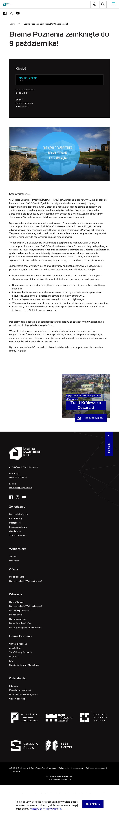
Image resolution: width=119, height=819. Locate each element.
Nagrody (13, 656)
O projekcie (15, 771)
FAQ (11, 660)
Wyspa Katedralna (17, 535)
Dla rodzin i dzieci (17, 619)
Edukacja (13, 685)
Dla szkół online (16, 576)
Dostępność (14, 522)
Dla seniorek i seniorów (20, 623)
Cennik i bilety (15, 518)
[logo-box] (24, 717)
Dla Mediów (23, 768)
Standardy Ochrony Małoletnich (24, 665)
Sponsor (13, 556)
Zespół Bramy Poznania (20, 652)
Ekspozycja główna (18, 527)
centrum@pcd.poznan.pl (20, 487)
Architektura (15, 648)
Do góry (109, 447)
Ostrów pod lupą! (17, 698)
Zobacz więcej (95, 418)
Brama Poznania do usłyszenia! (23, 694)
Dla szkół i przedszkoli (19, 610)
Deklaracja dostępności (95, 768)
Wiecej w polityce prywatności (45, 808)
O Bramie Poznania (18, 643)
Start (12, 23)
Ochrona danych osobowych (71, 768)
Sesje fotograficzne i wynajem (43, 768)
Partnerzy (14, 560)
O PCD (12, 768)
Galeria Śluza (15, 531)
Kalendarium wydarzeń (20, 690)
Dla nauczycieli (16, 614)
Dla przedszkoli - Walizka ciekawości (26, 581)
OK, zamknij (93, 804)
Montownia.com (64, 779)
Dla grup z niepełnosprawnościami (25, 627)
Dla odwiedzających (18, 514)
